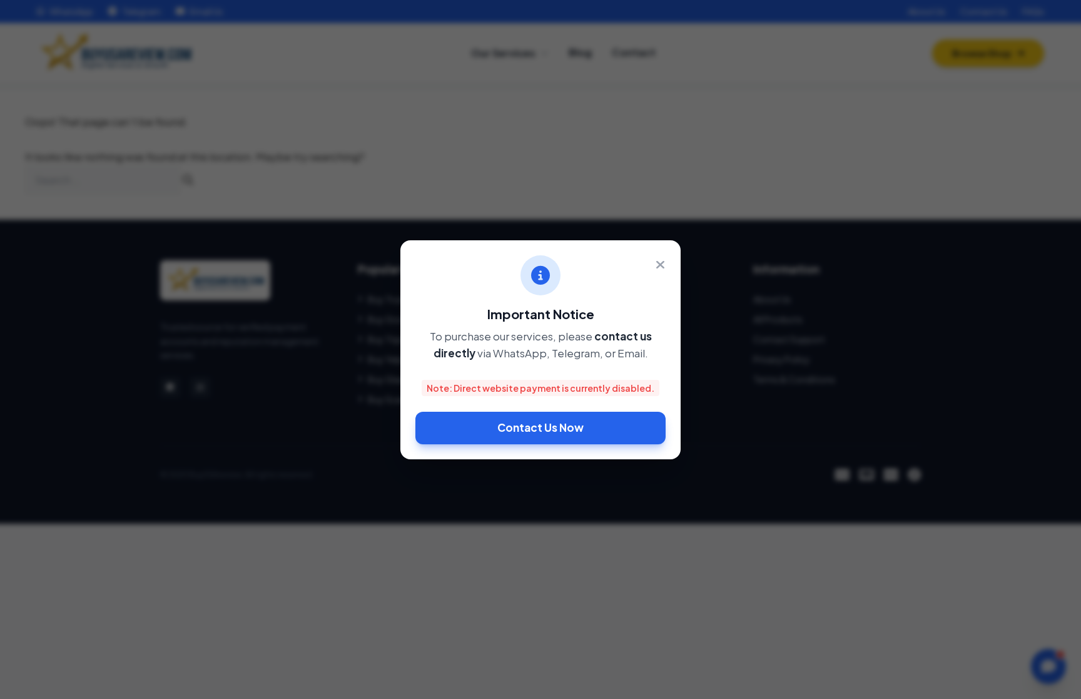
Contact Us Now (540, 427)
